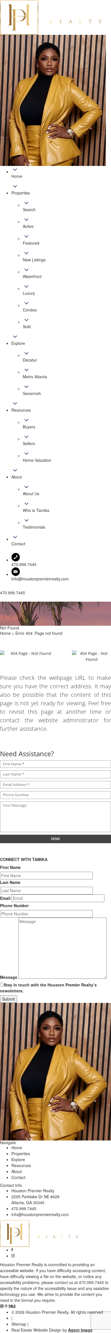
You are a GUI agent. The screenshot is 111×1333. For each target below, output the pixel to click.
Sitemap (18, 1324)
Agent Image (80, 1330)
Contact (18, 1177)
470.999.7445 (23, 1208)
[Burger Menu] (1, 600)
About (16, 1171)
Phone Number (14, 905)
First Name (10, 867)
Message (8, 977)
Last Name (10, 882)
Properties (20, 1153)
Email (5, 898)
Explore (18, 1159)
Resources (21, 1165)
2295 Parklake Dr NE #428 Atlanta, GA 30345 (35, 1199)
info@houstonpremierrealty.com (40, 579)
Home (16, 1147)
